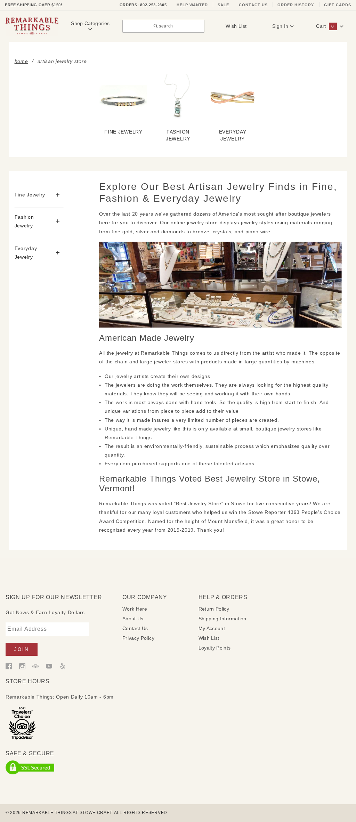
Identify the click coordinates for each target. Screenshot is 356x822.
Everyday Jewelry (26, 252)
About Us (133, 618)
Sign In (281, 26)
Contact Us (253, 5)
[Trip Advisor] (35, 665)
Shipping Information (222, 618)
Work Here (134, 609)
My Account (212, 628)
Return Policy (214, 609)
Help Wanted (192, 5)
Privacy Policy (138, 638)
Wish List (236, 26)
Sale (223, 5)
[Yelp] (62, 665)
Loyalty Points (215, 648)
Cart (325, 26)
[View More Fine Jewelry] (58, 195)
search (165, 26)
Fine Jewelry (30, 195)
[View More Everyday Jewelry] (58, 253)
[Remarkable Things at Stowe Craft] (32, 26)
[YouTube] (49, 665)
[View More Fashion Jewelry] (58, 222)
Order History (295, 5)
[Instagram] (22, 665)
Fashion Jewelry (24, 221)
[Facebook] (9, 665)
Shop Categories (90, 23)
